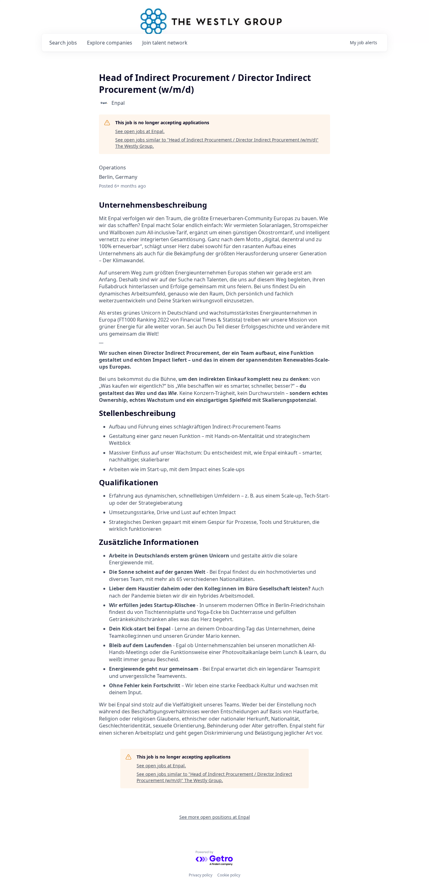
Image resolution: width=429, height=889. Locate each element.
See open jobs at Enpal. (140, 131)
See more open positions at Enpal (214, 817)
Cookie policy (228, 875)
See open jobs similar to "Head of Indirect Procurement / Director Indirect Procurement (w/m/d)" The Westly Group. (216, 143)
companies (109, 42)
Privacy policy (200, 875)
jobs (63, 42)
